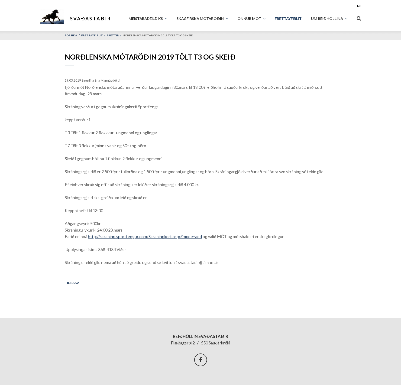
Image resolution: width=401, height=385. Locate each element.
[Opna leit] (359, 17)
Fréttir (113, 35)
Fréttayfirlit (92, 35)
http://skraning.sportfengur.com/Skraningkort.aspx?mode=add (145, 236)
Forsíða (71, 35)
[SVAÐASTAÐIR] (54, 15)
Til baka (72, 283)
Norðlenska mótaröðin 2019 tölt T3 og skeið (158, 35)
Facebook (200, 359)
